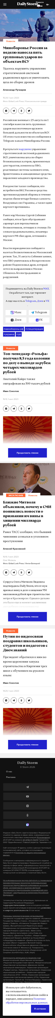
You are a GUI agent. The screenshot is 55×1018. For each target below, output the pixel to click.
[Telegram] (27, 787)
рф (18, 334)
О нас (9, 771)
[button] (4, 5)
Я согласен (40, 1008)
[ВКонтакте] (27, 806)
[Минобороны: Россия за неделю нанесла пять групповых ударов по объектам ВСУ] (6, 111)
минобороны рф (13, 328)
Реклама (10, 777)
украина (9, 334)
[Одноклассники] (27, 815)
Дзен (40, 301)
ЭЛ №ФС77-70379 (30, 840)
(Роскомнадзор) (43, 837)
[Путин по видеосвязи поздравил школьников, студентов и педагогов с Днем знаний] (6, 700)
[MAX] (27, 825)
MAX (46, 289)
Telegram (30, 301)
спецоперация (34, 328)
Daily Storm (27, 4)
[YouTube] (27, 796)
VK (47, 301)
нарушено (25, 149)
